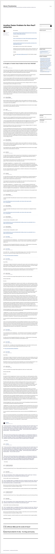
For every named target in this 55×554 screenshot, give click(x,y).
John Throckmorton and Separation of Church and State (45, 69)
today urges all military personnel (22, 54)
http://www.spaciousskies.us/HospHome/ (11, 255)
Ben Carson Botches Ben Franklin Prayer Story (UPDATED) (44, 53)
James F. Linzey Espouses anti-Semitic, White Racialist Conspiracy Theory (25, 38)
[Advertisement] (27, 18)
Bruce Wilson (8, 236)
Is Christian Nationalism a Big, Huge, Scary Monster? (44, 51)
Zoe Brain (7, 422)
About (51, 6)
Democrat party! (42, 58)
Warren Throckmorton (9, 6)
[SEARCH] (51, 26)
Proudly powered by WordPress (14, 550)
